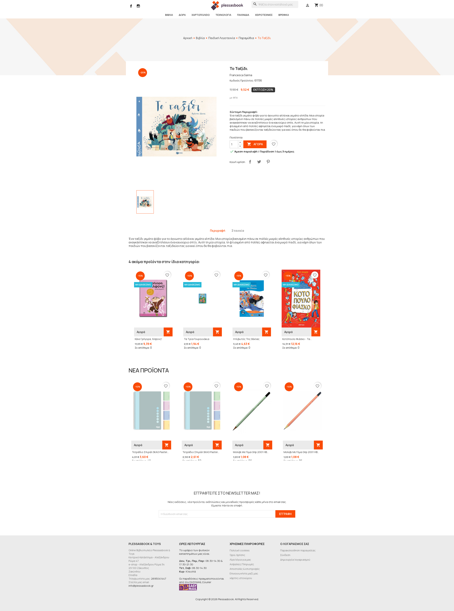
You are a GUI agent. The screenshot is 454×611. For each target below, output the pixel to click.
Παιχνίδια (243, 15)
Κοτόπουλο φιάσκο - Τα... (297, 339)
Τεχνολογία (223, 15)
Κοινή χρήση (250, 161)
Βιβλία (169, 15)
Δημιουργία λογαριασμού (295, 559)
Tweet (259, 161)
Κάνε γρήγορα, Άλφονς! (148, 339)
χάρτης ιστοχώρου (241, 578)
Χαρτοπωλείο (201, 15)
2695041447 (158, 578)
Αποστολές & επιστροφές (245, 569)
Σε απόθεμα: (142, 347)
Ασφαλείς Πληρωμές (242, 564)
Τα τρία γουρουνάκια (196, 339)
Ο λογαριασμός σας (294, 544)
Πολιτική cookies (240, 550)
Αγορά (255, 144)
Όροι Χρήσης (237, 555)
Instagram (138, 6)
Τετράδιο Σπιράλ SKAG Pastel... (150, 452)
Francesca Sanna (241, 75)
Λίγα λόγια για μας (240, 559)
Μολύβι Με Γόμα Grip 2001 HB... (250, 452)
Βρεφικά (283, 15)
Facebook (131, 6)
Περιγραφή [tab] (217, 231)
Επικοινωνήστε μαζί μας (244, 573)
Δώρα (182, 15)
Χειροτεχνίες (264, 15)
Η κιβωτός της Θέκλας (246, 339)
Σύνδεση (285, 555)
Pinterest (268, 161)
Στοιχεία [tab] (238, 231)
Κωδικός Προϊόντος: (242, 80)
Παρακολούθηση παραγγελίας (297, 550)
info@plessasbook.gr (141, 585)
